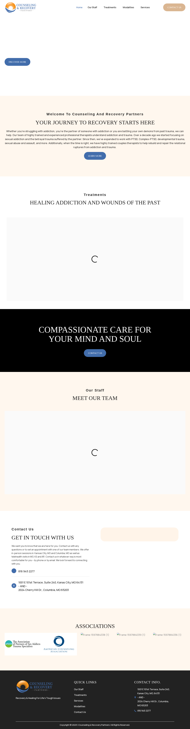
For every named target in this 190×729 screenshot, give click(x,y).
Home (79, 7)
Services (145, 7)
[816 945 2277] (14, 570)
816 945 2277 (26, 571)
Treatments (110, 7)
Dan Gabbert (95, 474)
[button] (93, 7)
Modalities (128, 7)
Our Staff (92, 7)
